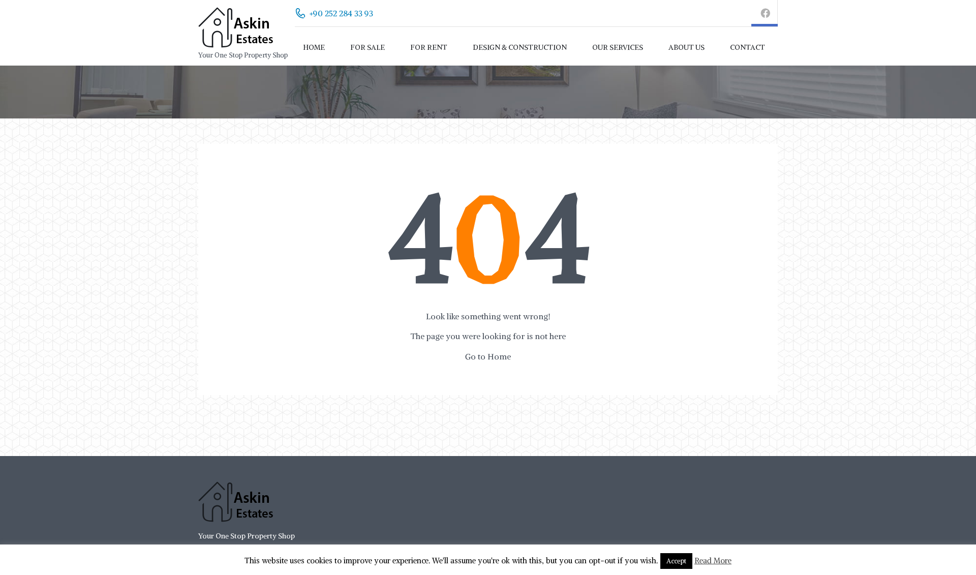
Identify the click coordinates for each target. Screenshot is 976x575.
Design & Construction (520, 47)
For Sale (367, 47)
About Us (686, 47)
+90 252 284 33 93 (341, 13)
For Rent (428, 47)
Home (314, 47)
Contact (747, 47)
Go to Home (488, 356)
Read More (712, 560)
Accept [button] (676, 561)
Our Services (617, 47)
